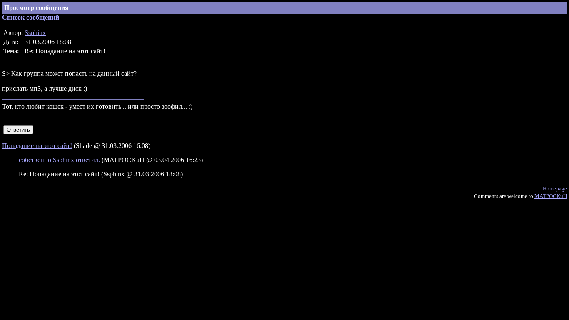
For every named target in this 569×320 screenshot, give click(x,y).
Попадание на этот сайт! (37, 145)
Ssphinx (35, 32)
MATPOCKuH (550, 196)
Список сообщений (30, 17)
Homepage (555, 188)
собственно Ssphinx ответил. (59, 159)
